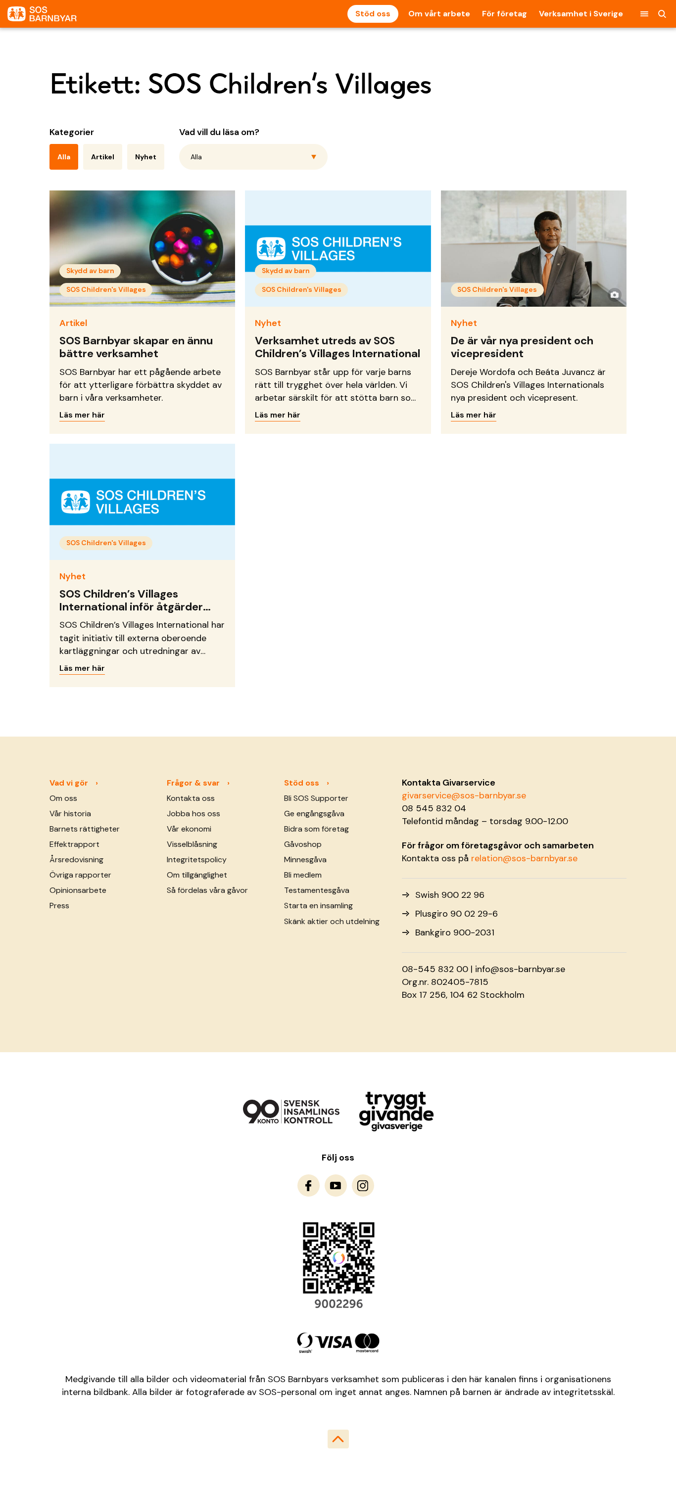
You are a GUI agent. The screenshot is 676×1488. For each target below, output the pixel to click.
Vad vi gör (68, 783)
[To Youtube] (336, 1185)
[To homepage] (42, 14)
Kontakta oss (191, 798)
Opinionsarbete (77, 890)
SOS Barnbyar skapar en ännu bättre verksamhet (136, 347)
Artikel (102, 156)
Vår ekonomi (189, 829)
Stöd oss (372, 13)
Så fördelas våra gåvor (207, 890)
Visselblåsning (192, 844)
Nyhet (145, 156)
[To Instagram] (363, 1185)
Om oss (63, 798)
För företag (504, 13)
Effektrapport (74, 844)
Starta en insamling (318, 905)
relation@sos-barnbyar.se (524, 858)
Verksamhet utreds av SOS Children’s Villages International (337, 347)
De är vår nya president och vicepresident (522, 347)
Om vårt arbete (439, 13)
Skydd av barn (90, 270)
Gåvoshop (303, 844)
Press (59, 905)
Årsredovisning (76, 859)
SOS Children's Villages (106, 289)
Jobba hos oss (193, 813)
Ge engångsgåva (314, 813)
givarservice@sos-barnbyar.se (464, 795)
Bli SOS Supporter (316, 798)
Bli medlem (303, 875)
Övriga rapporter (80, 875)
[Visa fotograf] (615, 295)
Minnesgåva (305, 859)
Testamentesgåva (316, 890)
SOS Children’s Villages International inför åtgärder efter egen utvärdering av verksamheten (131, 613)
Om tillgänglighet (197, 875)
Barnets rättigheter (84, 829)
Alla (63, 156)
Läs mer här (82, 415)
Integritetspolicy (197, 859)
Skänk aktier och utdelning (332, 921)
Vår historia (70, 813)
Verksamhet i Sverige (581, 13)
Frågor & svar (193, 783)
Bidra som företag (316, 829)
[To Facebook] (308, 1185)
